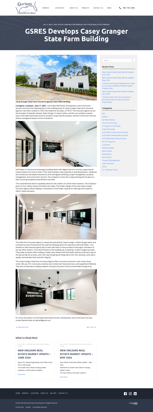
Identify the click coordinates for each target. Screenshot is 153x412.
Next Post (90, 327)
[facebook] (125, 393)
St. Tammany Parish (110, 170)
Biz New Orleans (108, 120)
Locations (59, 8)
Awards (105, 117)
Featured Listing (108, 129)
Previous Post (23, 327)
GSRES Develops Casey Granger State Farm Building (76, 34)
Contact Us (98, 8)
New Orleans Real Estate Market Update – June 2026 (34, 354)
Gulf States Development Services (115, 135)
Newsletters (107, 154)
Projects (85, 8)
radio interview (108, 163)
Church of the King (109, 123)
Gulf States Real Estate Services (96, 24)
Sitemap (28, 407)
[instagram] (130, 393)
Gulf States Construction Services (68, 24)
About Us (74, 8)
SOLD (104, 166)
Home (18, 393)
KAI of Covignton (108, 141)
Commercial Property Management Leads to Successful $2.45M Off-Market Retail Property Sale (118, 85)
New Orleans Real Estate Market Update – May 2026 (76, 354)
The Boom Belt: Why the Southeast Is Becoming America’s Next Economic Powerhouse (116, 99)
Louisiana (106, 145)
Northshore (106, 157)
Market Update (108, 148)
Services (45, 8)
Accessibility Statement (40, 407)
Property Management (111, 160)
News (109, 8)
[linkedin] (135, 393)
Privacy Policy (20, 407)
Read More (21, 374)
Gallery (53, 393)
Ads (103, 113)
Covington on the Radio (111, 126)
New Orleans (107, 151)
